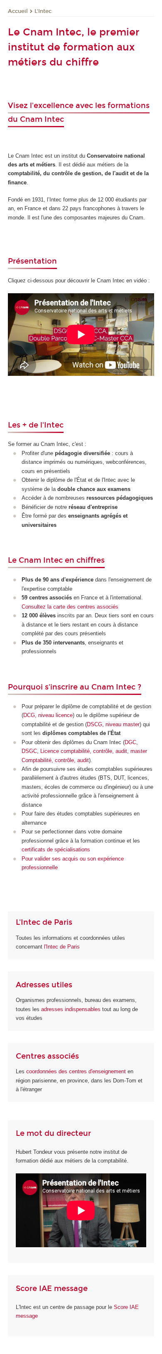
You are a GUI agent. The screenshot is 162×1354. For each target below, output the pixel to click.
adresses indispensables (71, 1009)
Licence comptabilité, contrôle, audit (83, 751)
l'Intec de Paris (62, 947)
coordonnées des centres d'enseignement (77, 1071)
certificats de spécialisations (56, 849)
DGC (130, 742)
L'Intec (43, 11)
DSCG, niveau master (113, 724)
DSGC (29, 751)
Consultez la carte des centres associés (70, 607)
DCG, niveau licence (48, 715)
